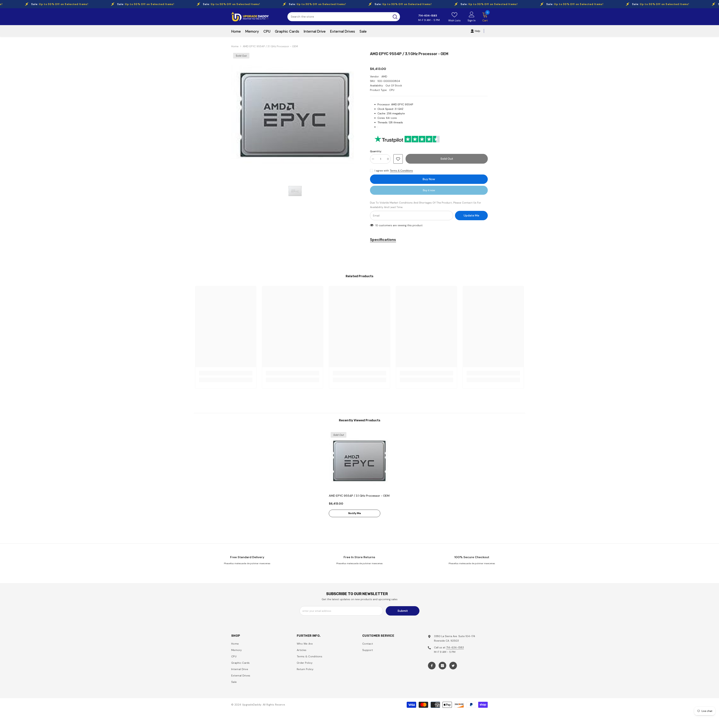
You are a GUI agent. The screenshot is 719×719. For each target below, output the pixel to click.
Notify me (354, 513)
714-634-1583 (455, 647)
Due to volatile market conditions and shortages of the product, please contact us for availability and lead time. (425, 205)
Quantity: (376, 151)
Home (235, 46)
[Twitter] (453, 666)
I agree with (382, 170)
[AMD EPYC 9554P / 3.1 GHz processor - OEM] (359, 461)
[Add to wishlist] (398, 159)
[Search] (343, 16)
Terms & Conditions (401, 170)
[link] (225, 373)
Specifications (383, 239)
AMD (384, 76)
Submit (403, 611)
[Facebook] (432, 666)
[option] (295, 115)
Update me (471, 215)
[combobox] (338, 16)
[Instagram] (442, 666)
